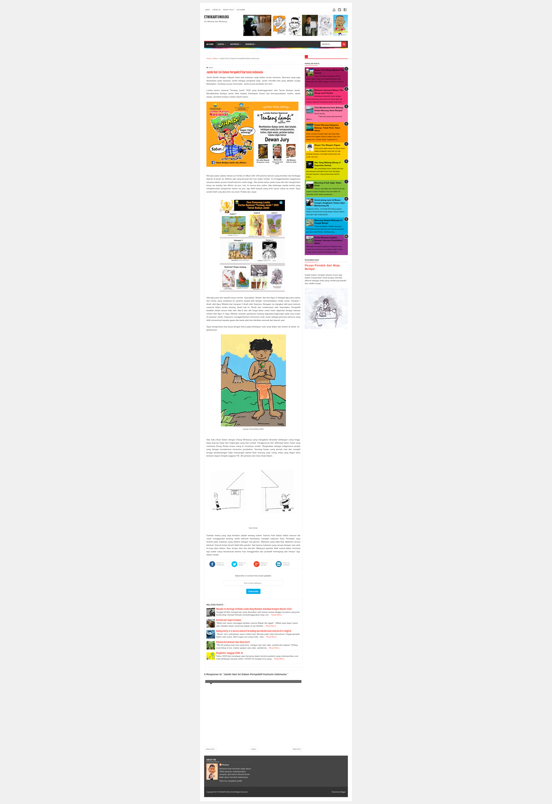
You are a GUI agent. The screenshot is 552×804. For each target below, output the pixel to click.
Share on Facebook (220, 564)
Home (210, 44)
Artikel (211, 67)
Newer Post (210, 749)
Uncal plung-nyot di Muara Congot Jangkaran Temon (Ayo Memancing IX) (329, 203)
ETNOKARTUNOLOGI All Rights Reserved (232, 792)
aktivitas (234, 44)
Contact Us (216, 9)
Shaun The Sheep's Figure (327, 145)
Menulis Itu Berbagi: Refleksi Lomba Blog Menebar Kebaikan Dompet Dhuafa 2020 (254, 609)
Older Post (297, 749)
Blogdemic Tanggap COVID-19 (229, 653)
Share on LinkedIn (286, 564)
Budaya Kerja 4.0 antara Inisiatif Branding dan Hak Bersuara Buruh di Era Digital (253, 631)
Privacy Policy (228, 9)
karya (221, 44)
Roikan (225, 765)
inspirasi (250, 44)
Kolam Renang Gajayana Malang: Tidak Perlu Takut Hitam (327, 128)
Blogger (343, 792)
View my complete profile (230, 781)
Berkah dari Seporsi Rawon (228, 620)
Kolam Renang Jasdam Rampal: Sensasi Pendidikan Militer (328, 240)
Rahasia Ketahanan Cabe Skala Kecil (233, 642)
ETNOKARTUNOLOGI (216, 17)
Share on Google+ (264, 564)
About (207, 9)
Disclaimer (241, 9)
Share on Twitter (242, 564)
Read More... (277, 615)
